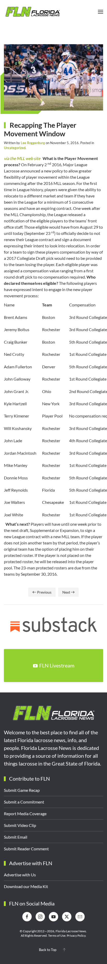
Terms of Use (56, 935)
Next (66, 592)
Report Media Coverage (25, 813)
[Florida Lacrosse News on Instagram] (40, 916)
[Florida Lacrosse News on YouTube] (53, 916)
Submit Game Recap (22, 790)
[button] (100, 11)
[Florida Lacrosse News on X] (66, 916)
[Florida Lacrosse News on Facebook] (27, 916)
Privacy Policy (76, 935)
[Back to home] (32, 11)
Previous (44, 592)
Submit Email (15, 836)
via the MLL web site (22, 158)
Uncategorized (14, 148)
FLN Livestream (56, 665)
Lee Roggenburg (33, 143)
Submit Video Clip (20, 825)
